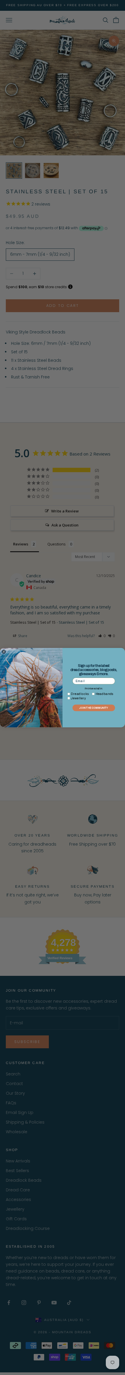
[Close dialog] (3, 651)
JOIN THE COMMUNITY (93, 707)
